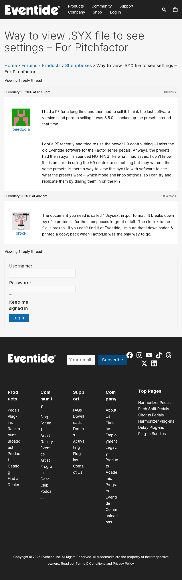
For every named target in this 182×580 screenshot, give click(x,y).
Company (76, 12)
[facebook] (130, 355)
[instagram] (140, 355)
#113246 (170, 92)
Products (76, 6)
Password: (20, 282)
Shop (97, 12)
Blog (44, 417)
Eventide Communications (112, 509)
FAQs (77, 410)
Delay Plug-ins (151, 427)
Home (10, 65)
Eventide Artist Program (46, 460)
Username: (20, 266)
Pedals (14, 410)
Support (126, 6)
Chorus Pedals (151, 415)
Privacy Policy (123, 564)
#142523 (169, 196)
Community (101, 6)
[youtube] (150, 355)
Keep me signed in (18, 305)
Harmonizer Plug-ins (156, 421)
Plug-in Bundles (152, 434)
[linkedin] (155, 363)
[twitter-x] (145, 363)
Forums (29, 65)
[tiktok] (160, 355)
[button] (164, 10)
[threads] (169, 355)
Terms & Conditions (90, 564)
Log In (115, 12)
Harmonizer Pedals (155, 402)
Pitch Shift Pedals (153, 409)
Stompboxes (78, 65)
